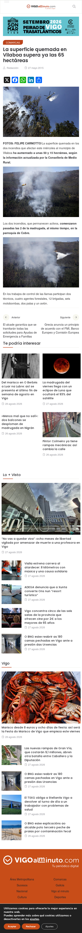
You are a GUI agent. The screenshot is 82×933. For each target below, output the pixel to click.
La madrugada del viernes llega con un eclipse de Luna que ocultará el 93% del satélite (57, 390)
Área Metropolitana (22, 879)
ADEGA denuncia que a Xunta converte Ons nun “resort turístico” (45, 591)
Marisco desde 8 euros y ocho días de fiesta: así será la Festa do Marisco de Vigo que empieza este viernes (41, 729)
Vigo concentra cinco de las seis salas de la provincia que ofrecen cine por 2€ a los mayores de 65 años (48, 617)
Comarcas (13, 42)
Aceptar (12, 926)
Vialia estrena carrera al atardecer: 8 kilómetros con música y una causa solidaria (45, 567)
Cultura (22, 897)
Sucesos (22, 885)
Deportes (60, 897)
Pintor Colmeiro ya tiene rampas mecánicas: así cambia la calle (60, 445)
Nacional (22, 891)
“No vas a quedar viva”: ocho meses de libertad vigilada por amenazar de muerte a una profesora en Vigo (41, 543)
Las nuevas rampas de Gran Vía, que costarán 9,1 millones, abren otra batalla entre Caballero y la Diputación (48, 754)
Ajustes (49, 926)
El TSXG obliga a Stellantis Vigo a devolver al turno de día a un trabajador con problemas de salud (48, 804)
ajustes (34, 919)
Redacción (13, 67)
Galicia (60, 885)
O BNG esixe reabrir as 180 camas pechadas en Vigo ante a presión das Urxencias (48, 641)
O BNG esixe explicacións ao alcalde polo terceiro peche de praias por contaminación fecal (47, 827)
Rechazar (31, 926)
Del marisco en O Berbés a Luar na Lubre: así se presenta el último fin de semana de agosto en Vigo (19, 390)
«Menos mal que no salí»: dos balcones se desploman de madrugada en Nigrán (20, 422)
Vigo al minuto (60, 891)
